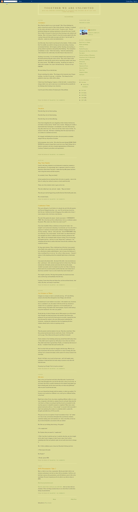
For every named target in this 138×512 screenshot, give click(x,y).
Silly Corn (82, 70)
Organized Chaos (83, 66)
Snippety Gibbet (83, 72)
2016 (82, 82)
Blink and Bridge (83, 44)
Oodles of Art (82, 64)
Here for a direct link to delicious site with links (50, 487)
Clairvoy (81, 46)
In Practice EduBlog (84, 59)
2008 (82, 97)
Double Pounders (83, 49)
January (85, 84)
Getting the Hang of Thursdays (87, 55)
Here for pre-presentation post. (45, 483)
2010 (82, 93)
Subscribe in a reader (84, 22)
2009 (82, 95)
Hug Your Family (44, 163)
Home (54, 499)
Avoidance (41, 23)
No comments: (61, 100)
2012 (82, 90)
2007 (82, 100)
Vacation (41, 108)
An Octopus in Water (45, 293)
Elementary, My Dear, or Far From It (88, 51)
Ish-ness (41, 377)
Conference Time (44, 205)
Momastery (82, 61)
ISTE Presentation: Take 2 (47, 468)
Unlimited (93, 30)
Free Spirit (82, 53)
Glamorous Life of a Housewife (87, 57)
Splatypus (81, 74)
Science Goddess (83, 68)
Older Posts (74, 499)
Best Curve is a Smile (84, 42)
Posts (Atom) (48, 503)
